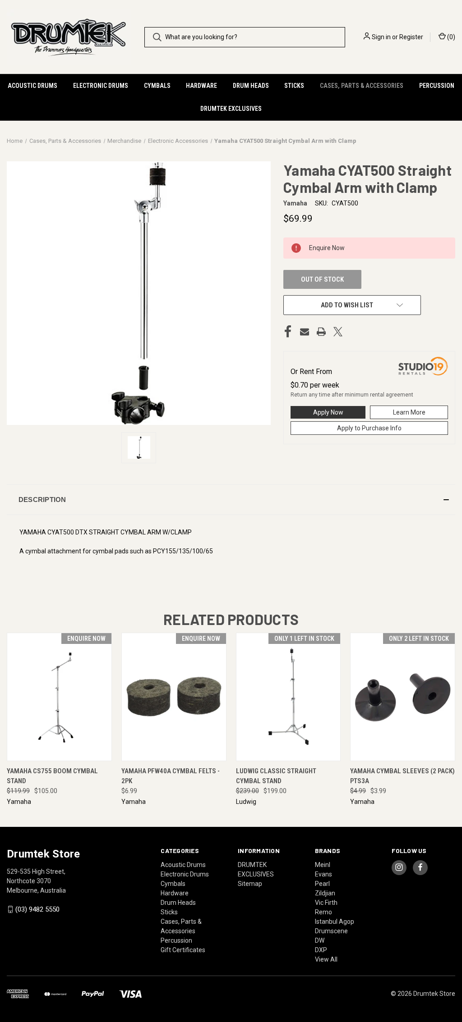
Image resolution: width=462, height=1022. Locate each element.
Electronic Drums (100, 85)
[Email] (304, 331)
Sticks (294, 85)
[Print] (321, 331)
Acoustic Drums (32, 85)
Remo (323, 912)
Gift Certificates (183, 950)
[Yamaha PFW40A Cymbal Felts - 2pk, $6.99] (174, 696)
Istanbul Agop (334, 921)
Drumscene (331, 931)
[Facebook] (287, 331)
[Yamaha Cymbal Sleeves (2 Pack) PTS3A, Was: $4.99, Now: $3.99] (402, 696)
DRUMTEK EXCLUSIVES (231, 108)
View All (326, 959)
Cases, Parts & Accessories (361, 85)
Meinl (322, 864)
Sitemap (250, 883)
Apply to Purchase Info (369, 428)
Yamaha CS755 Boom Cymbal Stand (52, 776)
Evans (323, 874)
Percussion (436, 85)
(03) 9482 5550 (37, 909)
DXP (321, 950)
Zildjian (325, 893)
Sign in (381, 37)
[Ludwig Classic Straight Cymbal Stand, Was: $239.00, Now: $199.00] (288, 696)
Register (411, 37)
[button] (231, 499)
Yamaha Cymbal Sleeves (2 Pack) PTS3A (402, 776)
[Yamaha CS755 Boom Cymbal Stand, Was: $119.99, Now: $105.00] (59, 696)
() (450, 37)
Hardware (201, 85)
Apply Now (328, 412)
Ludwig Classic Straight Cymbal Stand (276, 776)
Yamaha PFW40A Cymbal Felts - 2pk (170, 776)
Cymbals (157, 85)
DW (319, 940)
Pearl (322, 883)
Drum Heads (251, 85)
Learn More (409, 412)
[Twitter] (337, 331)
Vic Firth (326, 902)
